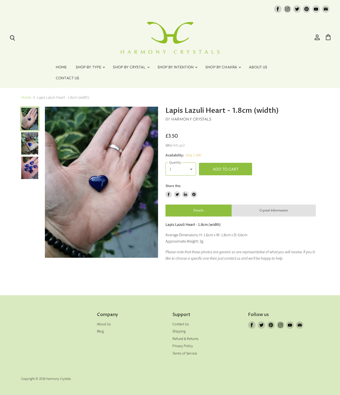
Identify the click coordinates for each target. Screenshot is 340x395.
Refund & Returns (185, 339)
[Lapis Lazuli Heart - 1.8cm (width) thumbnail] (30, 119)
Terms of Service (184, 353)
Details (198, 210)
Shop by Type (89, 67)
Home (61, 67)
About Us (258, 67)
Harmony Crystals (191, 119)
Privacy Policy (182, 346)
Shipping (179, 331)
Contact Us (67, 78)
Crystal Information (274, 210)
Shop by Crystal (129, 67)
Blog (100, 331)
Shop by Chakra (221, 67)
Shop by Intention (176, 67)
